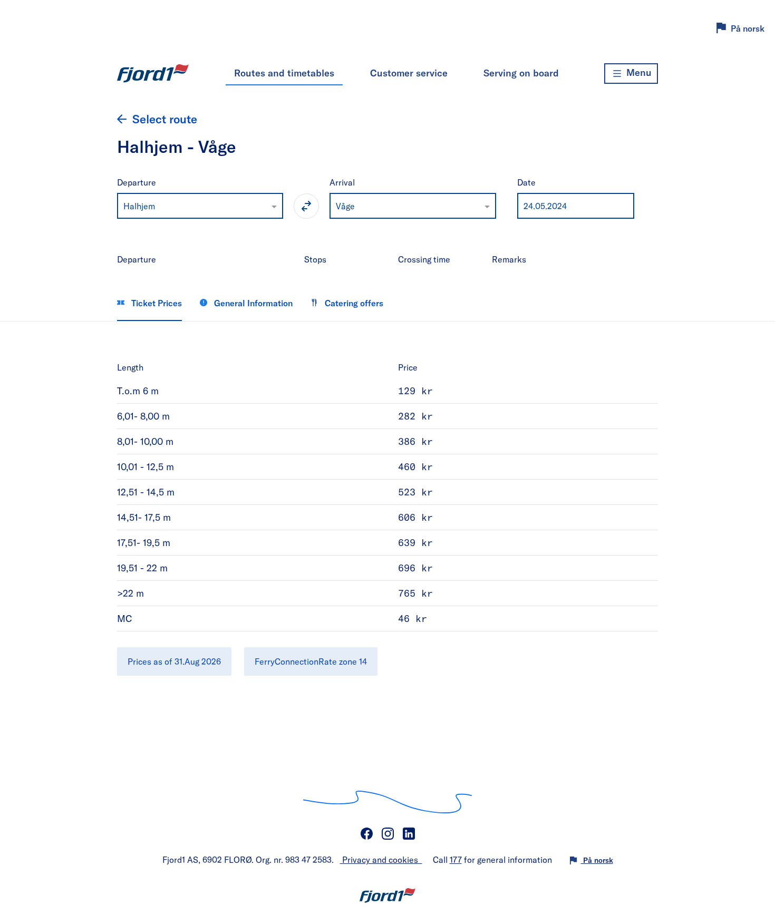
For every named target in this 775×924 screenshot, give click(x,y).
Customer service (409, 73)
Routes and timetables (284, 73)
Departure (136, 182)
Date (526, 182)
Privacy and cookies (381, 859)
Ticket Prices (155, 303)
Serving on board (521, 73)
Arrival (342, 182)
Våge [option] (345, 206)
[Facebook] (366, 834)
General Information (252, 303)
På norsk (747, 28)
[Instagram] (387, 834)
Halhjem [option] (139, 206)
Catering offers (353, 303)
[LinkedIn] (408, 834)
